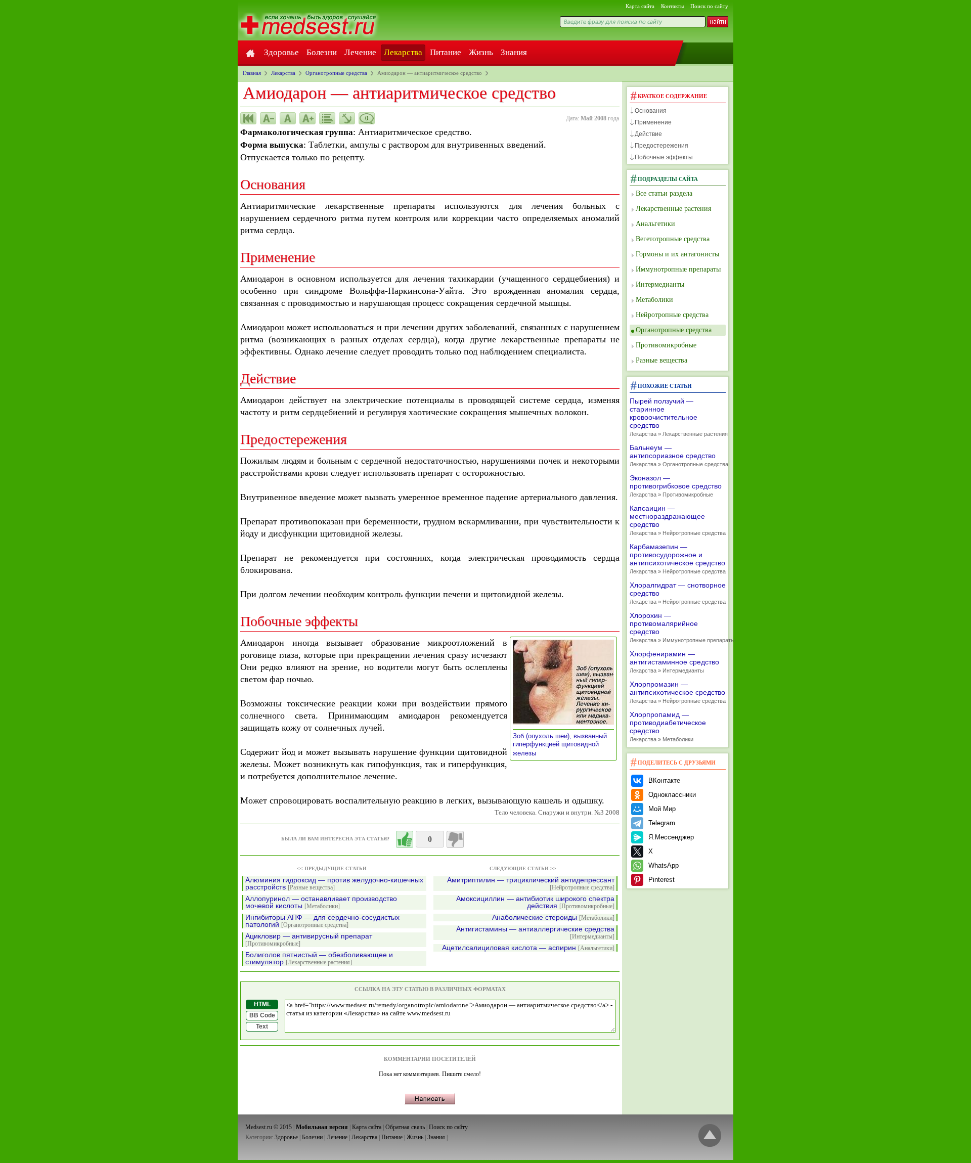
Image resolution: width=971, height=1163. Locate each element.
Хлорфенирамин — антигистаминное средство (674, 662)
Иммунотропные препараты (678, 269)
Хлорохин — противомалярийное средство (678, 627)
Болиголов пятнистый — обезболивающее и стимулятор (319, 958)
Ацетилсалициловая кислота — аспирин (528, 948)
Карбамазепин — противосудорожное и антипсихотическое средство (678, 558)
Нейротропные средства (672, 315)
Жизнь (481, 52)
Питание (445, 52)
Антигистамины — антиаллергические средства (535, 932)
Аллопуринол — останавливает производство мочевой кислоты (321, 902)
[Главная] (250, 52)
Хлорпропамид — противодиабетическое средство (668, 726)
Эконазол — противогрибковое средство (676, 486)
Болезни (321, 52)
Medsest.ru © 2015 (268, 1127)
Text (262, 1026)
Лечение (360, 52)
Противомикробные (666, 345)
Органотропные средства (674, 330)
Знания (514, 52)
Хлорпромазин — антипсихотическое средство (678, 692)
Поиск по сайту (709, 6)
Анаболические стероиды (553, 917)
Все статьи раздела (664, 193)
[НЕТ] (455, 839)
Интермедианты (660, 284)
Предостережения (661, 145)
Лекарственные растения (673, 208)
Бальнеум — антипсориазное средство (678, 455)
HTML (262, 1004)
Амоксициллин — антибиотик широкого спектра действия (535, 902)
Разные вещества (661, 360)
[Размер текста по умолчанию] (287, 118)
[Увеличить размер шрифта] (307, 118)
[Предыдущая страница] (248, 118)
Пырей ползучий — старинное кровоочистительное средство (678, 417)
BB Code (262, 1015)
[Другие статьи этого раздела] (327, 118)
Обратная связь (405, 1127)
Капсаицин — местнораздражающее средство (678, 520)
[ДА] (404, 839)
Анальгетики (655, 224)
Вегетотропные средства (673, 239)
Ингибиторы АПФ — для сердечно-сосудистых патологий (322, 921)
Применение (653, 122)
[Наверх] (710, 1136)
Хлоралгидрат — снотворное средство (678, 593)
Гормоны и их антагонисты (677, 254)
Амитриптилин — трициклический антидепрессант (530, 883)
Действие (648, 134)
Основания (651, 110)
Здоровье (281, 52)
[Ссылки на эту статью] (347, 118)
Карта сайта (640, 6)
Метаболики (654, 299)
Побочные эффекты (664, 157)
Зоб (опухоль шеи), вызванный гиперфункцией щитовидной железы (560, 744)
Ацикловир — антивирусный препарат (308, 939)
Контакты (672, 6)
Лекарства (403, 52)
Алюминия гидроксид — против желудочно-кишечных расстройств (334, 883)
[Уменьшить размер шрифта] (268, 118)
